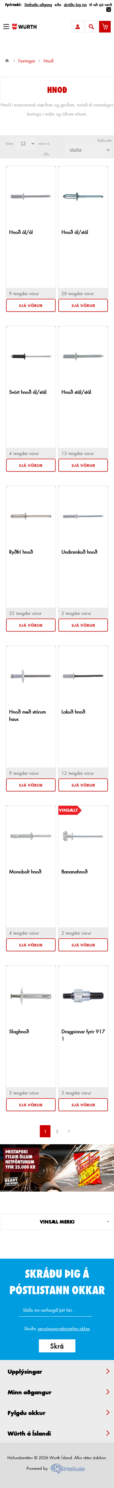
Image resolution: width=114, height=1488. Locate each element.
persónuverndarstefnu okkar (64, 1328)
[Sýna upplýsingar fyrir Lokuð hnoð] (83, 676)
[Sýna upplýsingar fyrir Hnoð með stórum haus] (31, 676)
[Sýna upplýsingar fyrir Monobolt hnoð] (31, 836)
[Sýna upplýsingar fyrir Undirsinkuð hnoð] (83, 516)
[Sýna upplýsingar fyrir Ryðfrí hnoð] (31, 516)
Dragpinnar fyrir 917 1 (83, 1035)
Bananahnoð (74, 871)
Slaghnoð (19, 1031)
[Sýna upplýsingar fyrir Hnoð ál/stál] (83, 196)
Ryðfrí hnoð (21, 551)
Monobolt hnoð (25, 871)
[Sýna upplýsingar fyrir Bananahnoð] (83, 836)
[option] (57, 1167)
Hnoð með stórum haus (27, 715)
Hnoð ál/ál (21, 232)
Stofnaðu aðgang (38, 4)
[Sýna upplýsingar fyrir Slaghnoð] (31, 996)
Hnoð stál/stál (76, 392)
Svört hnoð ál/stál (28, 392)
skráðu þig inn (75, 4)
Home (7, 61)
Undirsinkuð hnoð (79, 551)
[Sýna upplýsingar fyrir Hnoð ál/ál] (31, 196)
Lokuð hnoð (73, 711)
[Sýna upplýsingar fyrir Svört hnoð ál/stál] (31, 356)
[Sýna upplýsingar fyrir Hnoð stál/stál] (83, 356)
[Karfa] (105, 27)
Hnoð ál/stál (74, 232)
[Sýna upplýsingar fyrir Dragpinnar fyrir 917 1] (83, 996)
